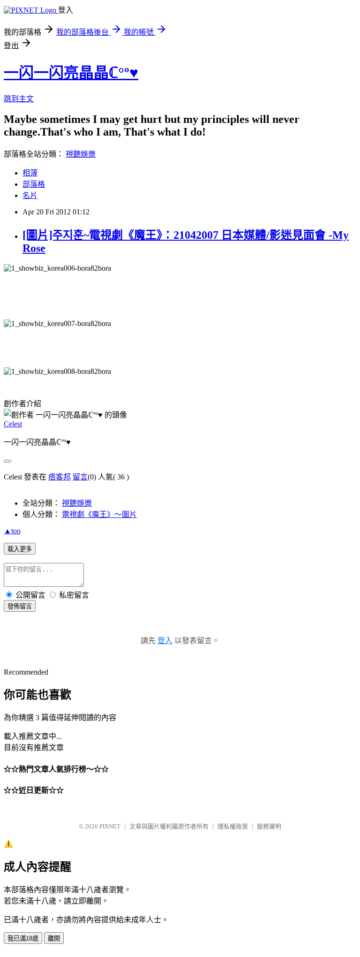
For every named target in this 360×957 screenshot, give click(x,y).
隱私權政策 (233, 826)
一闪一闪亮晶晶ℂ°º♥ (71, 72)
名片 (30, 195)
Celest (13, 424)
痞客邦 (59, 477)
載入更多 (20, 549)
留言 (80, 477)
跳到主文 (19, 99)
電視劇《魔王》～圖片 (99, 514)
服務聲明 (269, 826)
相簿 (30, 173)
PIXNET (109, 826)
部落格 (33, 184)
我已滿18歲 (23, 938)
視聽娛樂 (81, 154)
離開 (54, 938)
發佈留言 (20, 606)
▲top (12, 531)
